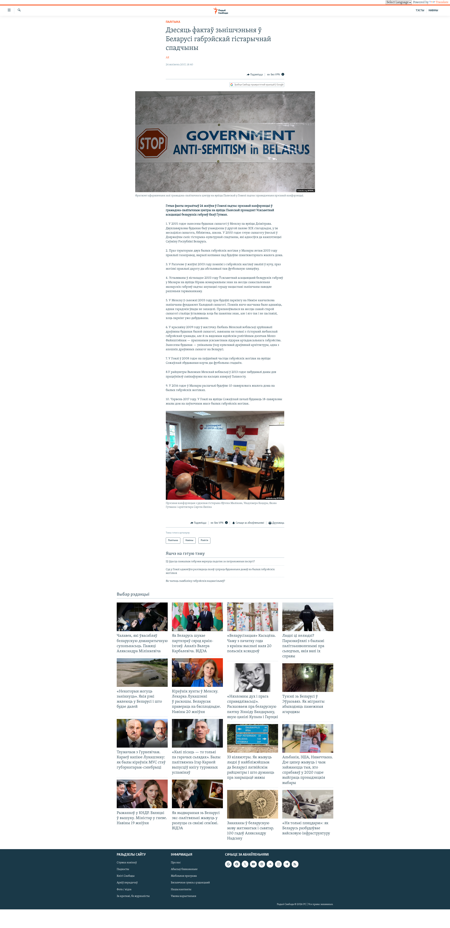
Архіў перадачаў (127, 882)
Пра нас (176, 862)
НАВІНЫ (433, 10)
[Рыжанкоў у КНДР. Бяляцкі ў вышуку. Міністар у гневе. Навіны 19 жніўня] (142, 794)
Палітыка (173, 22)
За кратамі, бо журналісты (133, 896)
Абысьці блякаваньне (184, 869)
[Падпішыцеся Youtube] (253, 864)
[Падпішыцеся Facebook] (236, 864)
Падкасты (123, 869)
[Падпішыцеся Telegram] (286, 864)
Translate (442, 2)
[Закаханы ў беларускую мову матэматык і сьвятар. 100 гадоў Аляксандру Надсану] (252, 804)
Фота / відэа (124, 889)
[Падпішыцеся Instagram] (278, 864)
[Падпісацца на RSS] (295, 864)
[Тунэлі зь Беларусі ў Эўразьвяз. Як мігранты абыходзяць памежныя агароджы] (307, 677)
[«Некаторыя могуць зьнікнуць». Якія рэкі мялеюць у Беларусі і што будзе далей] (142, 672)
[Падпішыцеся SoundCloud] (270, 864)
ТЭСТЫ (420, 10)
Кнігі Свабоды (125, 876)
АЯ (167, 57)
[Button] (255, 74)
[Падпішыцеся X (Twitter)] (245, 864)
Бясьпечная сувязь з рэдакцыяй (190, 882)
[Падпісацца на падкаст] (261, 864)
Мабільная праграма (184, 876)
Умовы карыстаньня (183, 896)
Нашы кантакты (181, 889)
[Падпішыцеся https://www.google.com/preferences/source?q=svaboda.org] (228, 864)
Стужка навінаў (127, 862)
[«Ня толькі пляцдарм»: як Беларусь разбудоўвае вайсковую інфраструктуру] (307, 804)
